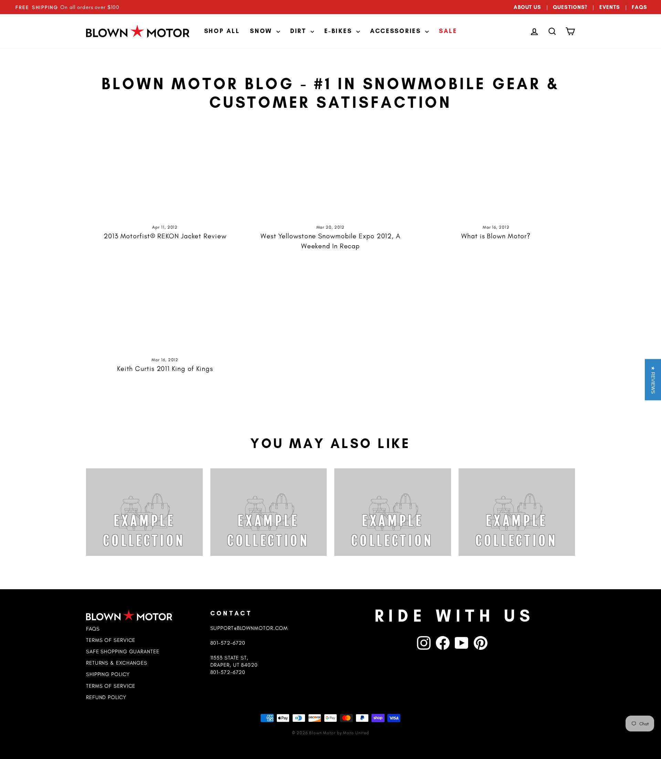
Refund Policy (106, 697)
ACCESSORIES (396, 31)
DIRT (299, 31)
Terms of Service (110, 640)
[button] (653, 379)
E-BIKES (339, 31)
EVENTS (609, 7)
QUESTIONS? (570, 7)
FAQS (639, 7)
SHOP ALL (222, 31)
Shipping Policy (108, 674)
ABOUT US (527, 7)
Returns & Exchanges (116, 662)
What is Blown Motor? (496, 236)
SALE (448, 31)
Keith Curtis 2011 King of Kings (165, 368)
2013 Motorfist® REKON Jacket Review (165, 236)
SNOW (262, 31)
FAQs (93, 628)
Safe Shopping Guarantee (122, 651)
